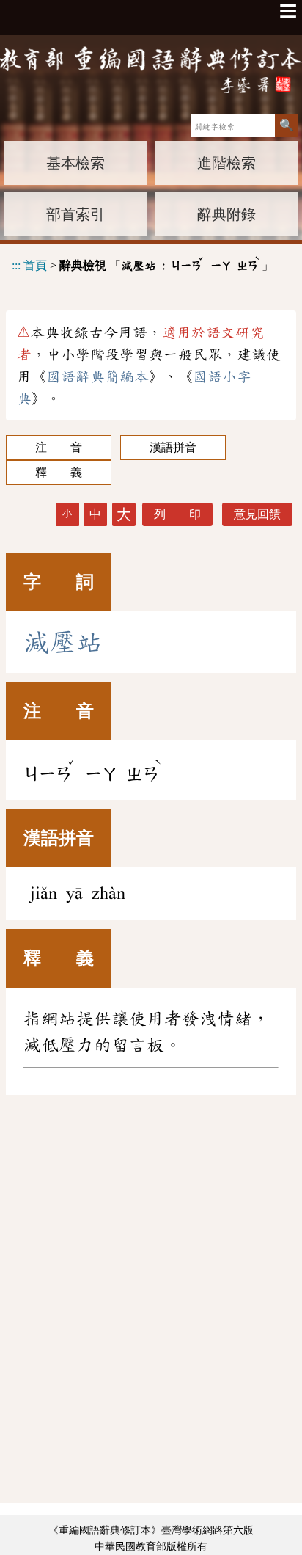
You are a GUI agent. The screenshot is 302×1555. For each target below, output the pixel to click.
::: (16, 265)
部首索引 (75, 214)
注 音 (58, 447)
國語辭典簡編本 (97, 376)
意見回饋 (257, 514)
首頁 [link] (35, 265)
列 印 (177, 514)
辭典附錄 (226, 214)
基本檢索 (75, 163)
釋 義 (58, 472)
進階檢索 (226, 163)
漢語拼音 (173, 447)
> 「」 (142, 263)
